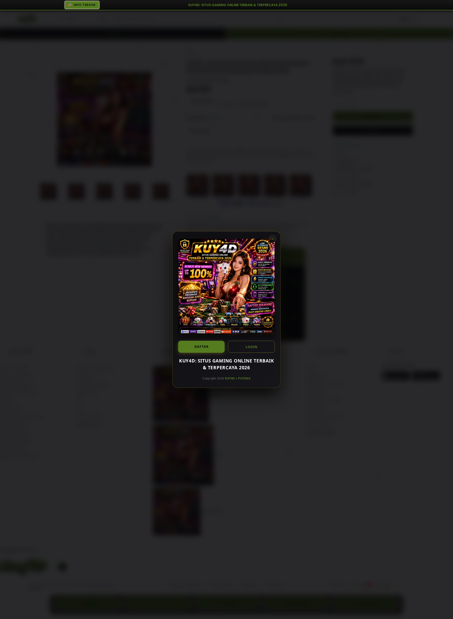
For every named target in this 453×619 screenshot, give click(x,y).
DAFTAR (201, 346)
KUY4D (230, 378)
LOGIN (251, 347)
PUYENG (244, 378)
